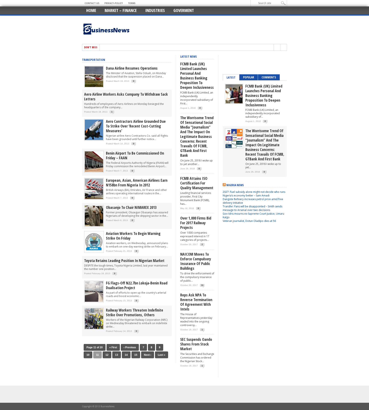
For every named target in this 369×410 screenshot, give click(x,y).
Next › (147, 354)
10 (87, 354)
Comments (269, 77)
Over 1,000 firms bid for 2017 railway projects (195, 223)
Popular (248, 77)
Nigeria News (235, 185)
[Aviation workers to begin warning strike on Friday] (94, 252)
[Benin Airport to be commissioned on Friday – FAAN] (94, 171)
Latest (231, 77)
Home (91, 10)
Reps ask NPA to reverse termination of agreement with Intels (196, 302)
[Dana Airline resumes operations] (94, 86)
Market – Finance (121, 10)
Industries (155, 10)
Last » (161, 354)
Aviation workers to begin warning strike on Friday (133, 235)
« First (113, 347)
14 (126, 354)
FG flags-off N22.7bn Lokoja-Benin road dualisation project (136, 285)
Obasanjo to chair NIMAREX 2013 (131, 207)
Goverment (183, 10)
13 (116, 354)
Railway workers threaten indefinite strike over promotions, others (134, 312)
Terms (131, 3)
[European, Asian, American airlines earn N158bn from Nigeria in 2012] (94, 199)
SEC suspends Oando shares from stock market (196, 344)
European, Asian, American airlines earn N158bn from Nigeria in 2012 (136, 182)
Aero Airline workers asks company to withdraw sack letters (126, 96)
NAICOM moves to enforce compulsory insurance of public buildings (195, 261)
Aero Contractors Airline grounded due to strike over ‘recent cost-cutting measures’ (136, 126)
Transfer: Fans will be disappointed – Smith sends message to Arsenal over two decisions (252, 208)
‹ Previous (130, 347)
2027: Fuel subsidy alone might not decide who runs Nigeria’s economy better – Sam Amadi (254, 193)
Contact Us (92, 3)
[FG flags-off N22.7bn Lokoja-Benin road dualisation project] (94, 301)
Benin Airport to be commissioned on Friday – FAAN (135, 155)
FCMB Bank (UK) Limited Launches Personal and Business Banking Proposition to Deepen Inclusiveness (197, 76)
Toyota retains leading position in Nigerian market (124, 260)
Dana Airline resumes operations (132, 68)
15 (135, 354)
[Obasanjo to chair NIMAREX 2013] (94, 226)
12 (106, 354)
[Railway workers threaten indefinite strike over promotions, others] (94, 328)
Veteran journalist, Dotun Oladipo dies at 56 (249, 221)
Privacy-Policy (113, 3)
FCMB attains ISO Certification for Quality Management (196, 183)
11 (202, 285)
